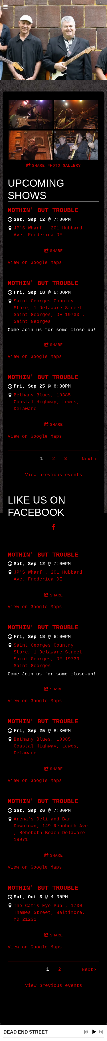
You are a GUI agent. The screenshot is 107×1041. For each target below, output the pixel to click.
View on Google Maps (35, 262)
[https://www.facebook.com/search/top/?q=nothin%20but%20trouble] (53, 528)
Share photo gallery (56, 165)
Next (87, 459)
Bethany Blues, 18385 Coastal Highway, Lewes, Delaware (46, 402)
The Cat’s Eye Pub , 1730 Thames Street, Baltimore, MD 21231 (49, 912)
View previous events (53, 475)
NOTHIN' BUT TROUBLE (43, 210)
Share (56, 250)
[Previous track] (86, 1031)
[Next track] (101, 1031)
